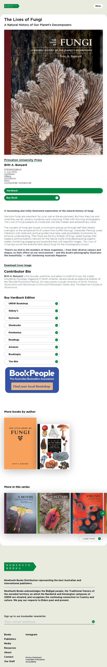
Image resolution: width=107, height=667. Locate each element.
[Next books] (103, 513)
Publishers (10, 639)
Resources (10, 648)
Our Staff (9, 661)
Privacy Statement (34, 657)
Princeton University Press (23, 160)
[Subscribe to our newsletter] (93, 621)
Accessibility (31, 662)
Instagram (31, 634)
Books (7, 634)
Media (7, 643)
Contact (8, 657)
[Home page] (12, 6)
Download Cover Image (17, 265)
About (7, 652)
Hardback (12, 190)
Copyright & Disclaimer (35, 659)
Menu (98, 6)
